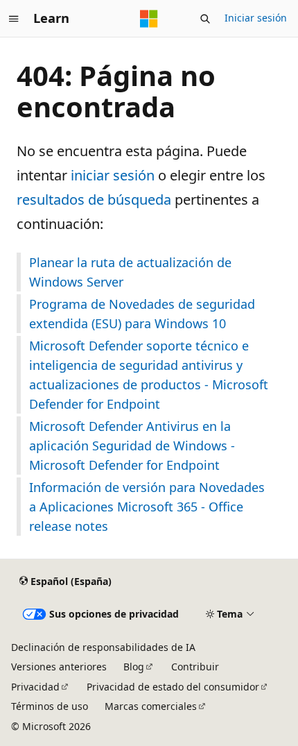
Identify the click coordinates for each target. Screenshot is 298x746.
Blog (133, 666)
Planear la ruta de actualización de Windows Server (130, 272)
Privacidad (35, 686)
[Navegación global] (14, 18)
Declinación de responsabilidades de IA (103, 647)
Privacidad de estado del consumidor (173, 686)
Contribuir (195, 666)
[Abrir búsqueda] (205, 18)
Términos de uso (49, 706)
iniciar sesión (113, 175)
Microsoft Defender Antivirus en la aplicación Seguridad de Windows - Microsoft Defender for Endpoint (132, 445)
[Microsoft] (149, 19)
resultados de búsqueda (94, 199)
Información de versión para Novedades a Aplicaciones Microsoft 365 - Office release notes (147, 506)
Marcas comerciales (151, 706)
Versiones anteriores (59, 666)
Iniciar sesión (256, 17)
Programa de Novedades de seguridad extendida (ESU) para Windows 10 (142, 314)
